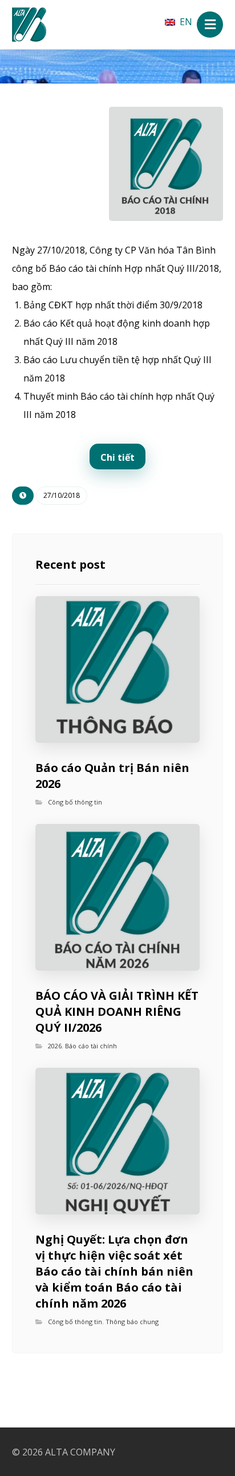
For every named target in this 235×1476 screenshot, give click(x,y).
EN (186, 21)
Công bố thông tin (75, 802)
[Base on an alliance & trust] (29, 24)
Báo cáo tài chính (91, 1045)
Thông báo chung (132, 1321)
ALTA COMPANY (80, 1452)
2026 (55, 1045)
